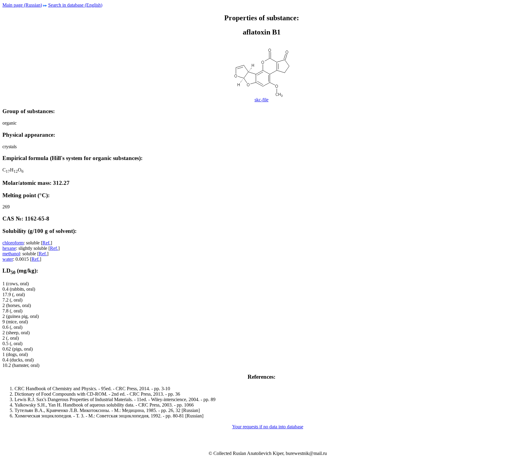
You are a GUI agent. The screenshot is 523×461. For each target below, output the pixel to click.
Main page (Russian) (22, 5)
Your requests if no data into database (267, 426)
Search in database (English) (75, 5)
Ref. (46, 242)
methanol (11, 253)
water (7, 259)
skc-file (261, 99)
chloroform (13, 242)
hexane (9, 248)
